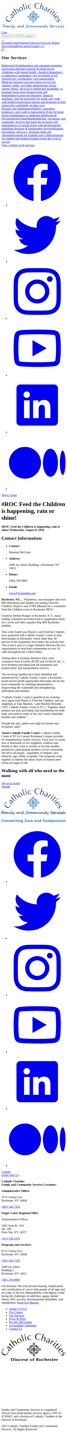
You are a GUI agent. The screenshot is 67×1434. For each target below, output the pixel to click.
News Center (9, 495)
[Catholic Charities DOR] (33, 1360)
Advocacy (35, 42)
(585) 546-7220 (10, 1206)
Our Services (16, 1315)
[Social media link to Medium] (37, 488)
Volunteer (23, 42)
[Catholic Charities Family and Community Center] (33, 29)
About (12, 46)
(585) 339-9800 (10, 1279)
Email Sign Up (10, 1175)
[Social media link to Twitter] (37, 261)
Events (14, 42)
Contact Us (37, 46)
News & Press (17, 1318)
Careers (26, 46)
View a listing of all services (17, 145)
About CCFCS (18, 1308)
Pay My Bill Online (20, 1322)
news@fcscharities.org (22, 593)
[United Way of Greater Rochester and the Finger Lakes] (33, 1403)
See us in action (10, 783)
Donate (5, 42)
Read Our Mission (28, 1302)
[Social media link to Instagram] (37, 318)
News (4, 46)
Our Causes (16, 1312)
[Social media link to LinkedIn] (37, 432)
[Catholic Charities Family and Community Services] (33, 821)
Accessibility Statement (22, 1325)
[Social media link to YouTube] (37, 375)
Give (4, 32)
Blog (19, 46)
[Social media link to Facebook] (37, 204)
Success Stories (51, 42)
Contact (6, 1171)
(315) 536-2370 (10, 1238)
